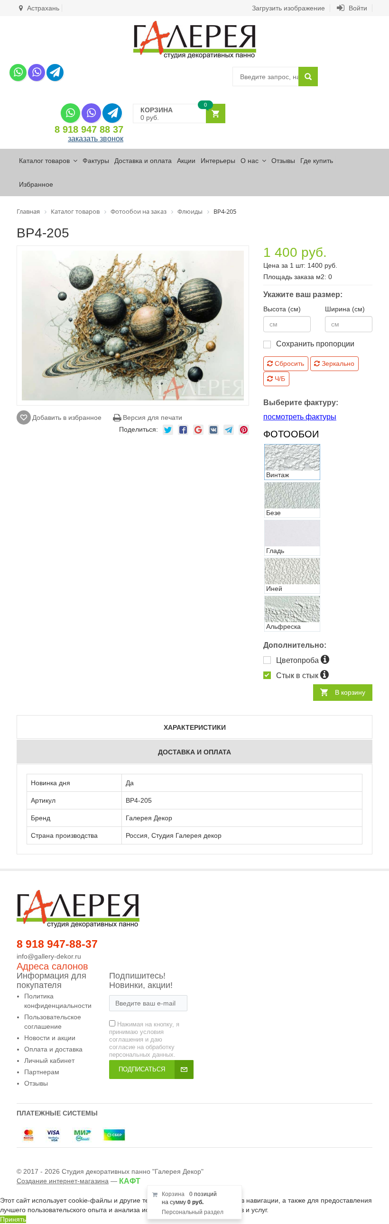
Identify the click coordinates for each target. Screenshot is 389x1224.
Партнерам (41, 1072)
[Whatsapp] (18, 72)
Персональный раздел (192, 1212)
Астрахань (42, 8)
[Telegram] (55, 72)
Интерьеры (218, 160)
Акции (186, 160)
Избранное (36, 184)
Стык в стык (298, 675)
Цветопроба (298, 660)
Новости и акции (49, 1038)
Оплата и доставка (53, 1049)
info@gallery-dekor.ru (49, 956)
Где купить (316, 160)
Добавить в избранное (67, 417)
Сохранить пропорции (315, 344)
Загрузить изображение (288, 8)
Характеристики (195, 727)
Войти (357, 8)
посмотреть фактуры (299, 417)
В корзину (350, 692)
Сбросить (288, 363)
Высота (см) (282, 309)
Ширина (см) (345, 309)
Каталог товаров (44, 160)
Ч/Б (279, 378)
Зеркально (337, 363)
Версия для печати (151, 417)
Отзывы (283, 160)
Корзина (173, 1194)
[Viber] (36, 72)
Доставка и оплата (143, 160)
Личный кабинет (49, 1060)
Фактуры (96, 160)
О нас (250, 160)
